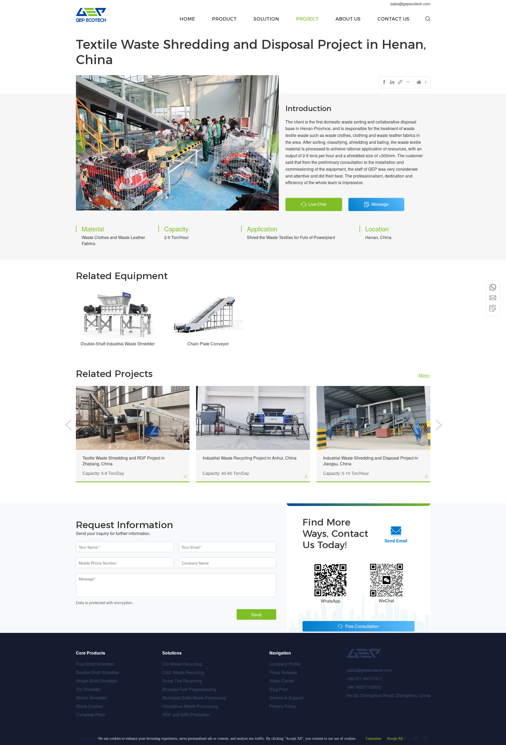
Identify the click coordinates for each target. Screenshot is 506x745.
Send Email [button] (396, 541)
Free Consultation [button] (361, 626)
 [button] (492, 297)
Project (307, 19)
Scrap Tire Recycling (182, 681)
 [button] (274, 144)
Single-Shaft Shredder (97, 681)
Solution (266, 19)
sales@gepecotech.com (410, 3)
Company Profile (285, 664)
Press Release (283, 672)
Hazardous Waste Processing (190, 706)
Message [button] (379, 204)
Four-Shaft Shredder (95, 664)
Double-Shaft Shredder (97, 672)
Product (224, 19)
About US (348, 19)
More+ (424, 375)
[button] (427, 19)
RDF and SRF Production (186, 714)
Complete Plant (90, 714)
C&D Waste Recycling (183, 672)
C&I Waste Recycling (182, 664)
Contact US (393, 19)
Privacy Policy (282, 706)
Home (187, 19)
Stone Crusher (89, 706)
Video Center (281, 681)
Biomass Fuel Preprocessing (189, 689)
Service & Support (286, 698)
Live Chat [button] (317, 204)
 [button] (492, 308)
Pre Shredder (88, 689)
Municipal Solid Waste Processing (194, 698)
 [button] (80, 144)
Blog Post (278, 689)
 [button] (492, 287)
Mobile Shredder (91, 698)
